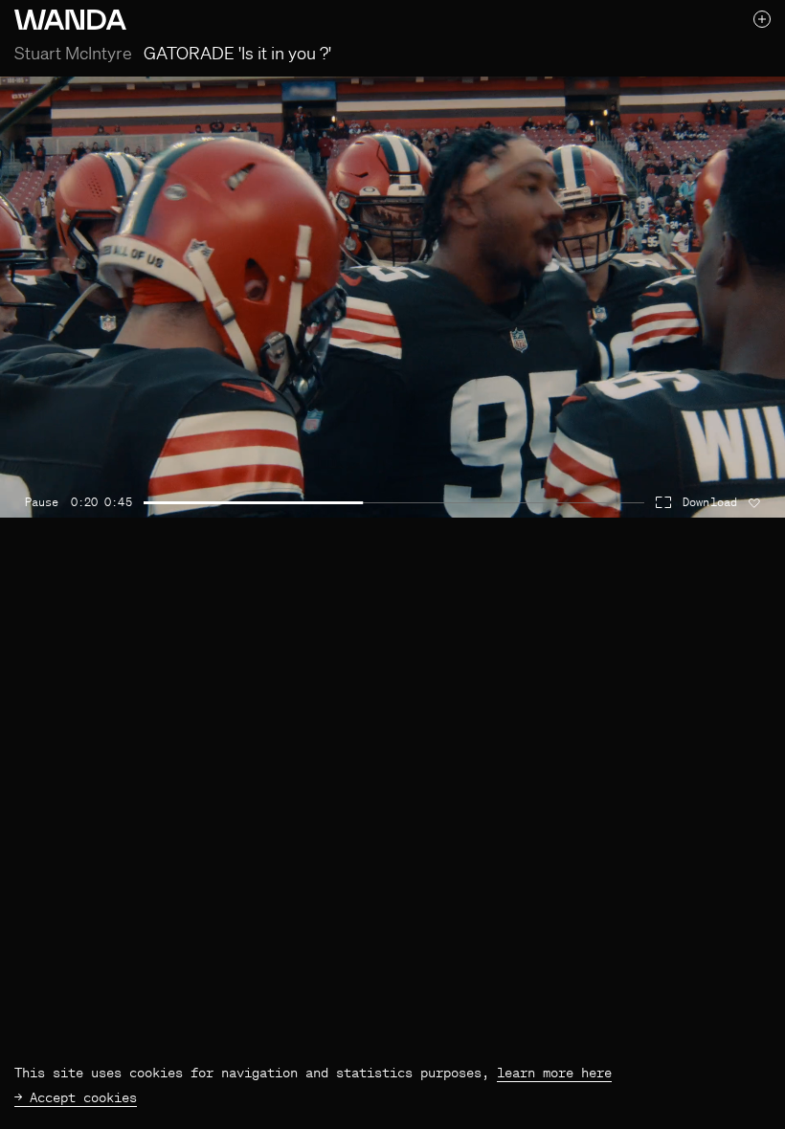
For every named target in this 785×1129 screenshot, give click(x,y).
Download (710, 502)
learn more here (554, 1072)
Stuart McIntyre (73, 52)
